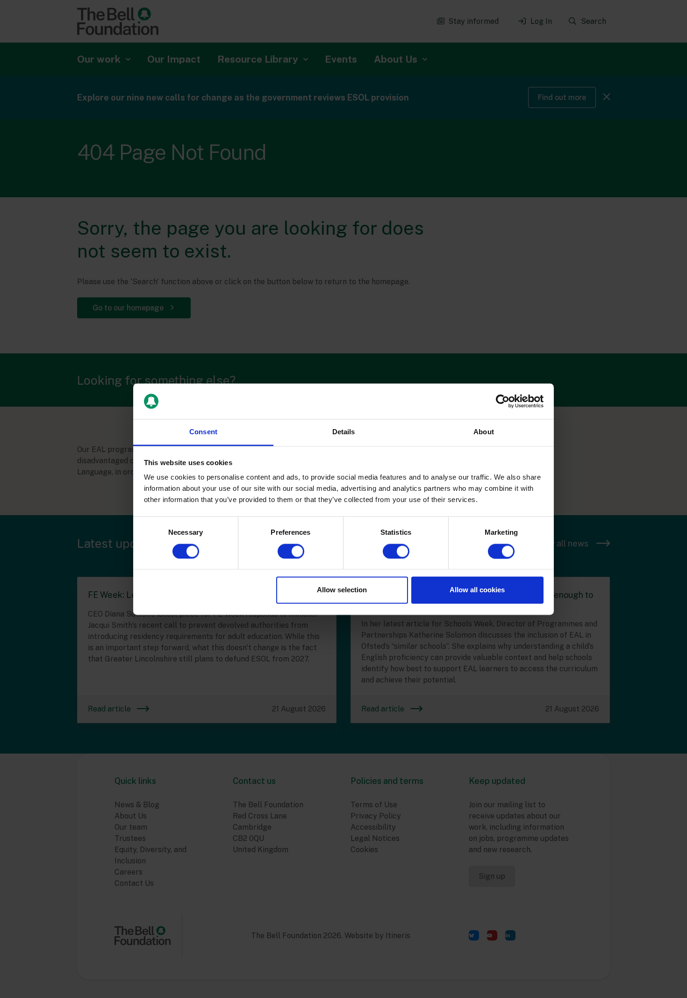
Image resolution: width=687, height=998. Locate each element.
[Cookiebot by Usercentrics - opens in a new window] (503, 401)
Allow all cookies (477, 590)
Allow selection (342, 590)
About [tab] (483, 432)
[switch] (291, 551)
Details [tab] (343, 432)
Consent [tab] (203, 432)
